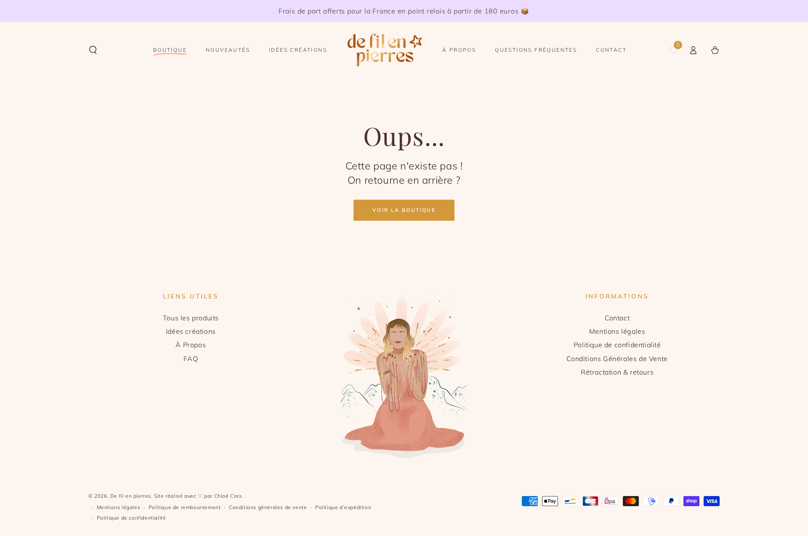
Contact (617, 318)
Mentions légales (617, 331)
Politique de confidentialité (617, 345)
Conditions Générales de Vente (616, 358)
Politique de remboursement (185, 507)
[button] (93, 50)
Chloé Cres (228, 496)
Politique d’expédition (343, 507)
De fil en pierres (130, 496)
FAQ (190, 358)
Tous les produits (191, 318)
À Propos (190, 345)
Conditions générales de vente (268, 507)
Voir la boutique (404, 210)
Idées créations (191, 331)
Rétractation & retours (617, 372)
